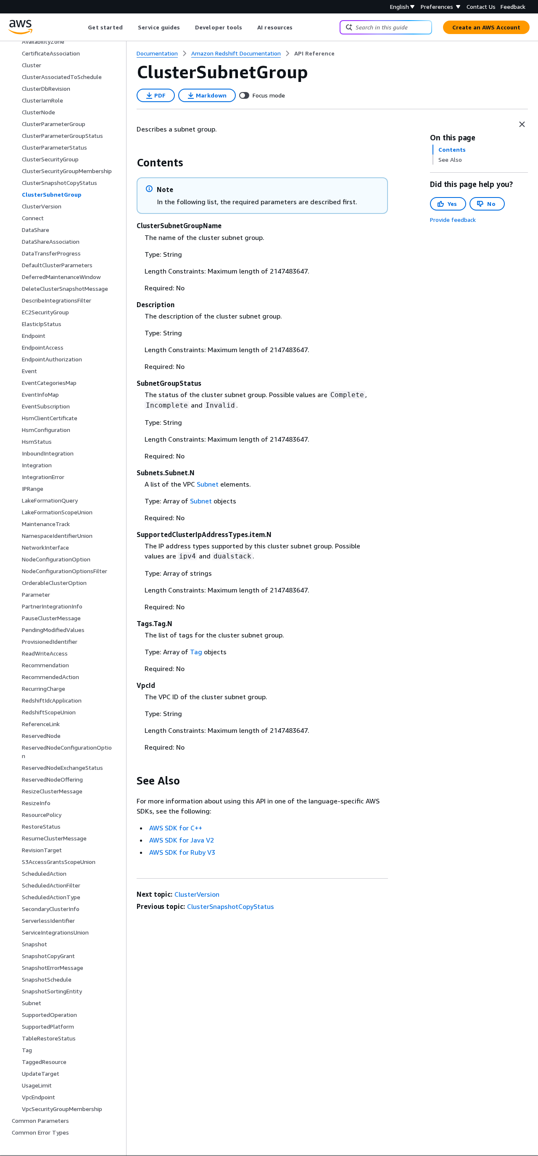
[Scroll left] (81, 27)
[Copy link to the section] (130, 162)
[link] (314, 53)
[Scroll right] (299, 27)
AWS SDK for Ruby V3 (182, 852)
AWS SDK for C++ (175, 828)
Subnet (208, 484)
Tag (196, 652)
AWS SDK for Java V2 (181, 840)
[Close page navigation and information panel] (522, 124)
